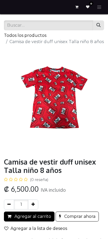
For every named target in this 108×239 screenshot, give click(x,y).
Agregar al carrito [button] (32, 216)
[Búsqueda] (98, 25)
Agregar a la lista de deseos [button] (38, 228)
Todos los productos (25, 35)
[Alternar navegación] (99, 7)
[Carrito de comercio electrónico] (76, 7)
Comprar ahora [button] (79, 216)
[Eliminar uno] (9, 204)
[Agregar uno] (33, 204)
